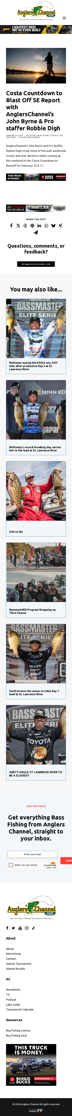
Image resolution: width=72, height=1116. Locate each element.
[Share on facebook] (11, 225)
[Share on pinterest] (32, 225)
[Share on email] (35, 232)
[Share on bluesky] (53, 225)
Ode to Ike (16, 531)
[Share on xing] (60, 225)
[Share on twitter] (18, 225)
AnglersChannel (31, 137)
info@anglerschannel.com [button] (36, 264)
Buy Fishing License (18, 1030)
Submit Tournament (18, 963)
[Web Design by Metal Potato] (36, 1111)
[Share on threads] (25, 225)
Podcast (11, 999)
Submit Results (15, 968)
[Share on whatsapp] (46, 225)
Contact (11, 958)
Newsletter (13, 989)
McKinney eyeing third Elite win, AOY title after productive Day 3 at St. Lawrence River (33, 366)
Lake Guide (13, 1004)
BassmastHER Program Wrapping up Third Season (32, 611)
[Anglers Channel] (36, 11)
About (10, 948)
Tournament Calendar (20, 1009)
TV (8, 994)
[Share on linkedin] (39, 225)
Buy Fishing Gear (16, 1035)
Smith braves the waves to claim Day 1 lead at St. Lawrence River (34, 693)
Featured (11, 137)
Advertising (13, 953)
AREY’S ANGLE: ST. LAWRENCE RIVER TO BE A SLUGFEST (35, 774)
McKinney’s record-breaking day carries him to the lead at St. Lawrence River (35, 449)
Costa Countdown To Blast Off (46, 135)
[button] (64, 18)
